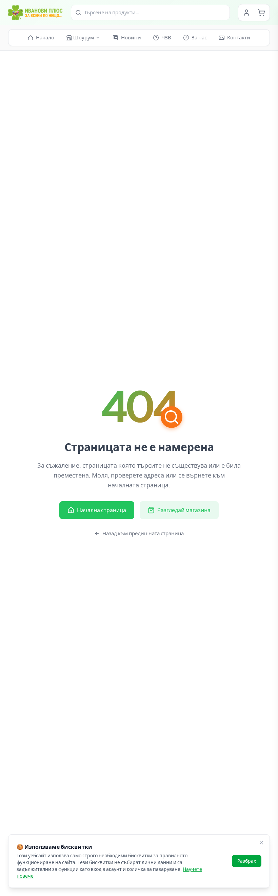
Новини (131, 37)
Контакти (238, 37)
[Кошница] (261, 12)
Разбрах (246, 861)
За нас (199, 37)
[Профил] (246, 12)
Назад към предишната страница (143, 533)
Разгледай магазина (184, 510)
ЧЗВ (166, 37)
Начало (45, 37)
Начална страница (101, 510)
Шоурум (83, 37)
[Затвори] (261, 843)
